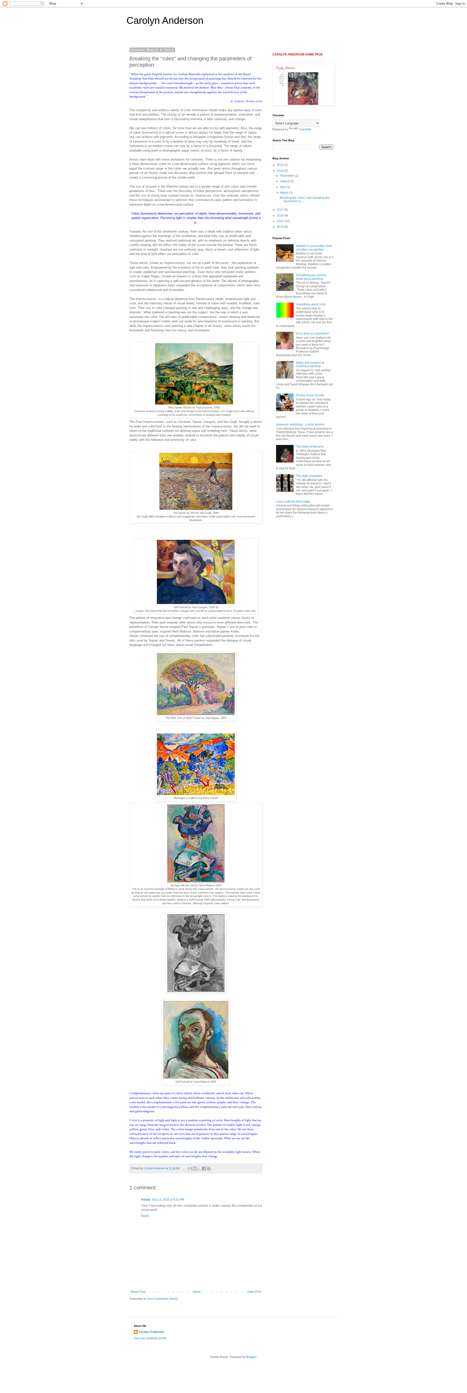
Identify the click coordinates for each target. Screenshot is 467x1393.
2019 (280, 165)
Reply (145, 1216)
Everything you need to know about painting (311, 276)
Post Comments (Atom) (162, 1299)
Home (197, 1292)
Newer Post (138, 1292)
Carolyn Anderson (164, 20)
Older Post (254, 1292)
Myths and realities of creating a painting (310, 364)
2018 (280, 170)
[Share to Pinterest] (208, 1168)
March (284, 192)
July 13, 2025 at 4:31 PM (168, 1199)
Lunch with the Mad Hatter (293, 501)
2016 (280, 215)
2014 (280, 226)
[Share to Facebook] (204, 1168)
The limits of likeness (309, 446)
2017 (280, 209)
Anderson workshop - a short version (300, 424)
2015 (280, 221)
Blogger (251, 1357)
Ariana (145, 1199)
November (287, 175)
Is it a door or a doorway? (312, 333)
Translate (305, 129)
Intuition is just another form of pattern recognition (314, 247)
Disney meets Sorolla (310, 395)
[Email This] (190, 1168)
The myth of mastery (309, 476)
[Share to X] (199, 1168)
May (283, 187)
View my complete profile (150, 1338)
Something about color (311, 304)
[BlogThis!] (194, 1168)
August (285, 181)
